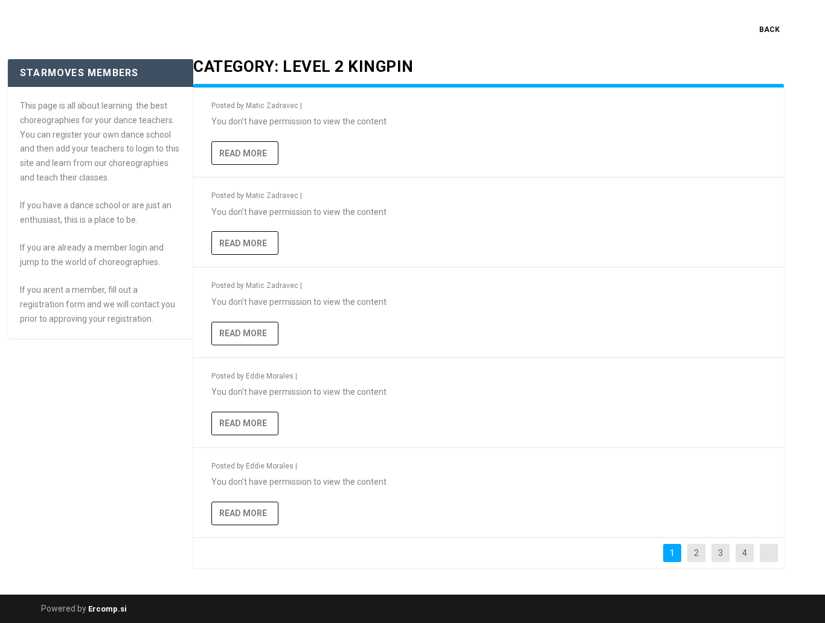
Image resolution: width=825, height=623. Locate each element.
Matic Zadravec (272, 105)
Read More (243, 153)
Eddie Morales (270, 376)
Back (769, 29)
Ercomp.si (107, 608)
